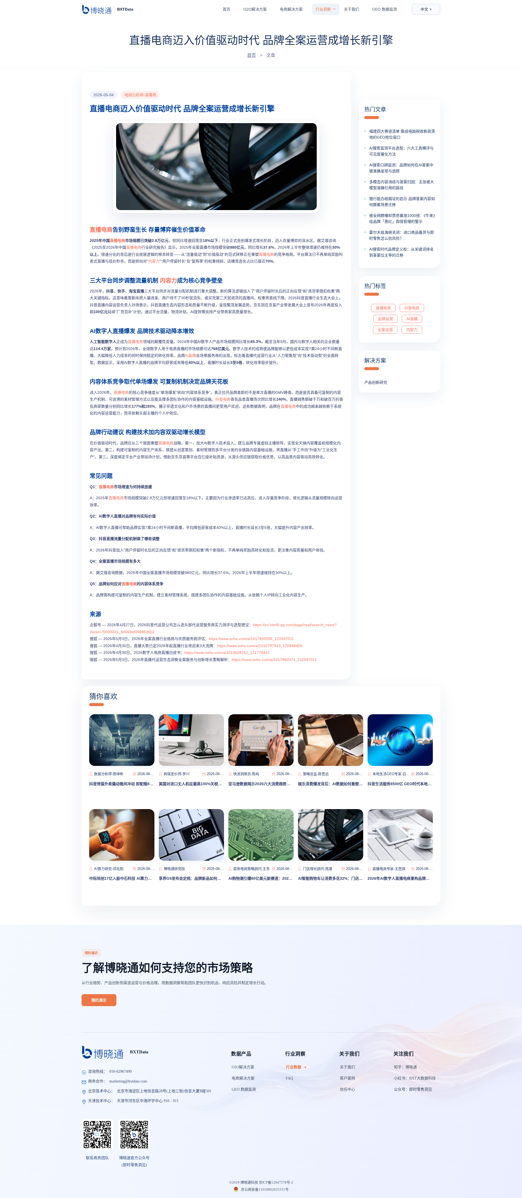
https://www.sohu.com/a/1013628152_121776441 (227, 652)
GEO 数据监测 (384, 9)
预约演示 (99, 1000)
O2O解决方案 (255, 9)
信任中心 (347, 1089)
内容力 (154, 261)
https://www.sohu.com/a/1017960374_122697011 (274, 659)
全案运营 (385, 329)
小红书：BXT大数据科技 (415, 1078)
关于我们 (351, 9)
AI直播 (190, 355)
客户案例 (347, 1078)
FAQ (289, 1078)
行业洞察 (323, 9)
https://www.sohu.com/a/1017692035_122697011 (251, 639)
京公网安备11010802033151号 (264, 1189)
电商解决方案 (291, 9)
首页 (226, 9)
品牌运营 (385, 319)
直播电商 (101, 229)
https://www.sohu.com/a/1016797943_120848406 (259, 646)
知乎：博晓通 (405, 1067)
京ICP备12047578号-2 (276, 1182)
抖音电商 (223, 399)
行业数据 (293, 1067)
